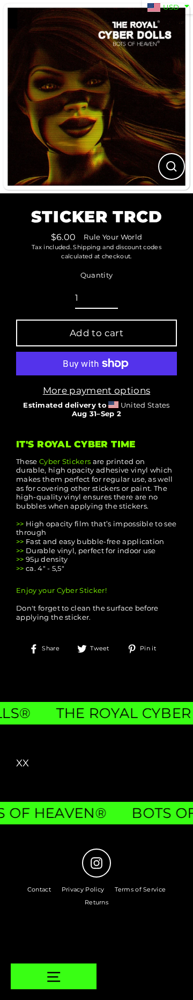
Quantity (96, 275)
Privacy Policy (83, 889)
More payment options (96, 390)
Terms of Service (140, 889)
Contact (39, 889)
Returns (96, 902)
